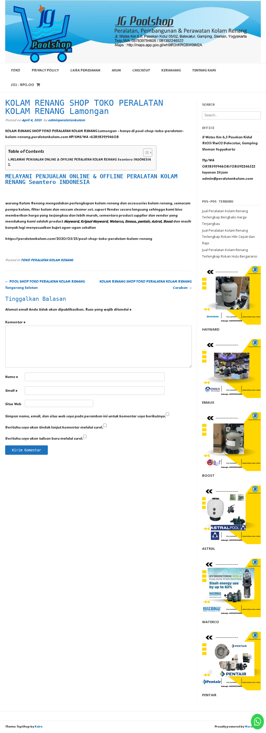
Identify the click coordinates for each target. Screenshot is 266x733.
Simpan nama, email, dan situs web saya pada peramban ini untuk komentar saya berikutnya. (85, 416)
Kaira (38, 726)
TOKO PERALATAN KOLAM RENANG (47, 260)
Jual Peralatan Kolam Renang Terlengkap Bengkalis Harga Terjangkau (225, 217)
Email (11, 390)
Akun (116, 70)
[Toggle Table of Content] (145, 152)
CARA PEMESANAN (85, 70)
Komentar (15, 322)
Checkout (141, 70)
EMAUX (208, 402)
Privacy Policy (45, 70)
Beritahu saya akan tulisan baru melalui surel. (44, 438)
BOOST (208, 475)
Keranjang (171, 70)
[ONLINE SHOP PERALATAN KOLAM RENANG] (133, 31)
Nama (11, 377)
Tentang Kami (204, 70)
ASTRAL (208, 548)
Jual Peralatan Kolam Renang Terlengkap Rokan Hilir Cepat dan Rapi (228, 236)
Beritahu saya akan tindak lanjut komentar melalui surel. (54, 427)
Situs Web (13, 404)
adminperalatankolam (66, 120)
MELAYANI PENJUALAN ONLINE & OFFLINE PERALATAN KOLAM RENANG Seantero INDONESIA (80, 159)
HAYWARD (211, 329)
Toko (15, 70)
